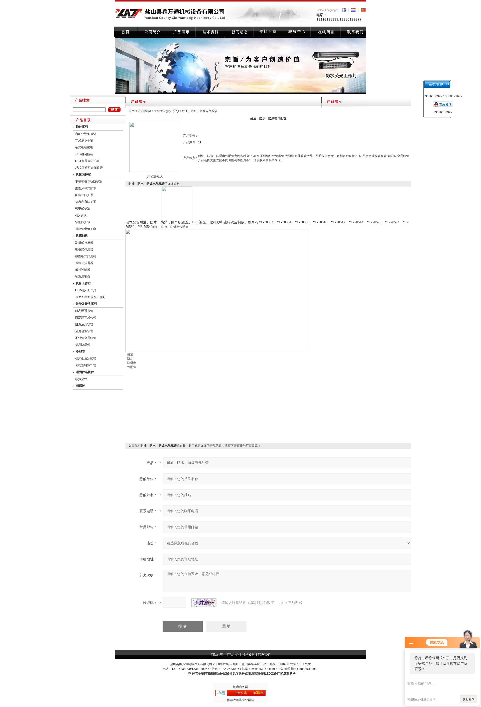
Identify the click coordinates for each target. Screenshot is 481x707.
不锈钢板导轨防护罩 (88, 181)
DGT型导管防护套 (87, 161)
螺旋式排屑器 (84, 263)
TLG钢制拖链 (84, 154)
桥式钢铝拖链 (84, 147)
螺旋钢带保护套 (85, 229)
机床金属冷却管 (85, 358)
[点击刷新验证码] (203, 602)
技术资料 (249, 654)
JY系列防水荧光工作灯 (90, 297)
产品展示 (144, 111)
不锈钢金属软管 (85, 338)
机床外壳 (81, 215)
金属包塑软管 (84, 331)
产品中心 (233, 654)
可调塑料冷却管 (85, 365)
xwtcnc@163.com (263, 669)
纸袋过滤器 (82, 270)
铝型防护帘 (82, 222)
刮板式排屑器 (84, 242)
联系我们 (264, 654)
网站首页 (217, 654)
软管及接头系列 (167, 111)
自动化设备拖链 (85, 134)
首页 (132, 111)
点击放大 (156, 176)
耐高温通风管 (84, 311)
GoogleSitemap (307, 669)
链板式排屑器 (84, 249)
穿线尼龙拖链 (84, 140)
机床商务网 (240, 687)
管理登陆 (290, 669)
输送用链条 (82, 276)
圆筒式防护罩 (84, 195)
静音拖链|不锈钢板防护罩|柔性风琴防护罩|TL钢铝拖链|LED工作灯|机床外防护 (244, 673)
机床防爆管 (82, 344)
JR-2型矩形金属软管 (89, 167)
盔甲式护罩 (82, 208)
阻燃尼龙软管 (84, 324)
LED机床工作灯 (85, 290)
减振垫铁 (81, 379)
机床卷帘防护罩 (85, 202)
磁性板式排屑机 (85, 256)
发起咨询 (468, 699)
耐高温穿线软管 (85, 317)
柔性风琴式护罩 (85, 188)
